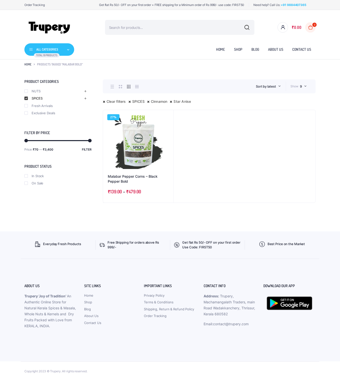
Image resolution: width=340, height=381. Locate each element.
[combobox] (268, 86)
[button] (167, 129)
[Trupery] (49, 27)
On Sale (37, 183)
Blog (255, 49)
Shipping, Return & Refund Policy (169, 309)
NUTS (36, 91)
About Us (275, 49)
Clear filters (116, 101)
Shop (238, 49)
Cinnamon (159, 101)
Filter (87, 149)
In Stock (38, 176)
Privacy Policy (154, 295)
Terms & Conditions (158, 302)
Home (220, 49)
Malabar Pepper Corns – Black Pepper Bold (133, 178)
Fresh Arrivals (42, 106)
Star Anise (182, 101)
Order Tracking (34, 5)
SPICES (138, 101)
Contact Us (301, 49)
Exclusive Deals (43, 113)
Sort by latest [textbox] (266, 86)
